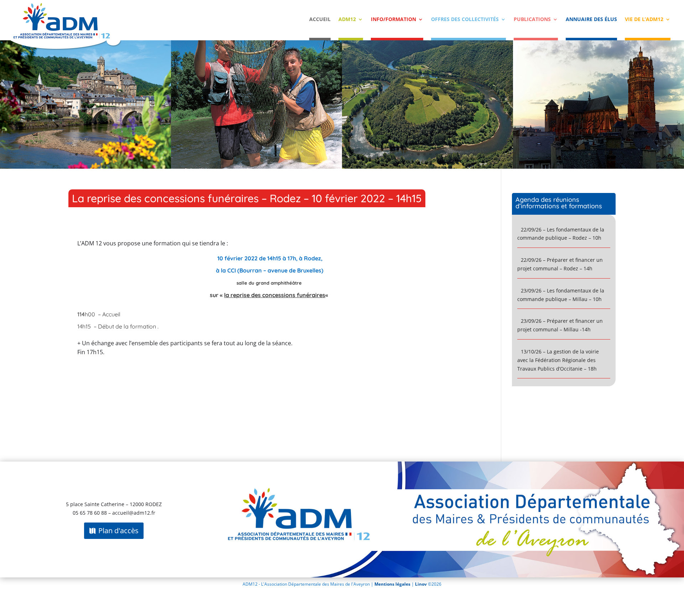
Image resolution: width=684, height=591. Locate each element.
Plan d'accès (118, 530)
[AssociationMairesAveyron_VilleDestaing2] (85, 166)
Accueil (320, 19)
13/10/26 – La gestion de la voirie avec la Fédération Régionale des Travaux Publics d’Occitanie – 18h (558, 360)
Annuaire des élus (591, 19)
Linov (421, 584)
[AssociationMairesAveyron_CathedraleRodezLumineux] (598, 166)
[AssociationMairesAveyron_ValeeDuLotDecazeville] (427, 166)
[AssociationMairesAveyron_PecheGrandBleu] (256, 166)
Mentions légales (392, 584)
